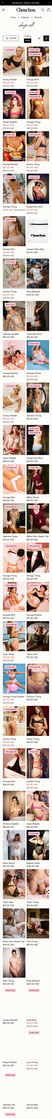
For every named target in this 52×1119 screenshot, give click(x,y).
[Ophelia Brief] (14, 231)
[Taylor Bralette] (14, 440)
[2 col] (46, 38)
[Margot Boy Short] (38, 189)
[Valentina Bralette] (14, 316)
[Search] (43, 10)
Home (13, 17)
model (27, 41)
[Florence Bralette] (14, 806)
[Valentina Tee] (14, 1087)
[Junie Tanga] (14, 636)
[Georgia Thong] (38, 104)
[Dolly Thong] (14, 963)
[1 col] (39, 38)
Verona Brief (32, 1105)
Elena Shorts (9, 863)
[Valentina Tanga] (14, 518)
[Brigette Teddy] (38, 845)
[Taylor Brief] (14, 884)
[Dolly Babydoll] (38, 963)
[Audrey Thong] (38, 146)
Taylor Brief (8, 902)
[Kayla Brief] (38, 1002)
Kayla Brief (31, 1020)
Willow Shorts (33, 497)
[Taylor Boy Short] (38, 316)
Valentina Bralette (11, 334)
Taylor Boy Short (34, 334)
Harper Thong (33, 739)
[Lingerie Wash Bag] (38, 231)
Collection (25, 17)
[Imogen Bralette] (14, 1002)
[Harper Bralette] (14, 1044)
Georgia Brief (33, 79)
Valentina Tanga (10, 536)
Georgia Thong (33, 122)
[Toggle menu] (3, 10)
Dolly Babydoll (33, 981)
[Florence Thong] (38, 679)
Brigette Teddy (33, 863)
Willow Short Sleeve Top (38, 536)
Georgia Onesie (34, 373)
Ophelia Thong (9, 291)
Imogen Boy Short (35, 458)
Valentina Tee (9, 1105)
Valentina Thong (34, 415)
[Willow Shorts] (38, 479)
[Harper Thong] (38, 721)
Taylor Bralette (9, 458)
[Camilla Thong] (38, 763)
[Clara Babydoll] (38, 274)
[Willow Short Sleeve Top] (38, 518)
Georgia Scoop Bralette (13, 696)
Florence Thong (34, 696)
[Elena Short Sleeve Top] (14, 923)
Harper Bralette (10, 1062)
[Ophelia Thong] (14, 274)
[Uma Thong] (38, 923)
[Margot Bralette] (14, 104)
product (28, 36)
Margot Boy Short (35, 207)
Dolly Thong (8, 981)
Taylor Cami (32, 654)
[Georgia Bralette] (14, 146)
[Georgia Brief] (38, 61)
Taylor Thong (33, 902)
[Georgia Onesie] (38, 355)
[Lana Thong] (38, 1044)
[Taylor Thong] (38, 884)
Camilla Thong (33, 781)
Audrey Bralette (10, 79)
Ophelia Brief (9, 249)
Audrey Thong (33, 164)
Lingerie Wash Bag (35, 249)
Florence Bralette (11, 824)
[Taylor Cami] (38, 636)
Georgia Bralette (10, 164)
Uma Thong (32, 941)
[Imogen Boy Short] (38, 440)
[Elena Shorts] (14, 845)
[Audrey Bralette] (14, 61)
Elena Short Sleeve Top (13, 941)
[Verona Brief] (38, 1087)
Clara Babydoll (33, 291)
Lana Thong (32, 1062)
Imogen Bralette (10, 1020)
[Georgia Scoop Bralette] (14, 679)
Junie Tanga (8, 654)
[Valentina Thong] (38, 398)
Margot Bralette (10, 122)
